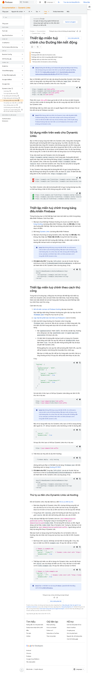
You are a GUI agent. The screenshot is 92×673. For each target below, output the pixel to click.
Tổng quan (5, 11)
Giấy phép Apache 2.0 (67, 607)
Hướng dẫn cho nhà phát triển (34, 624)
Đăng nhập (86, 2)
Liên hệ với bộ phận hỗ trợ (74, 624)
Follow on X (50, 630)
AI (29, 11)
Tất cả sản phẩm (30, 662)
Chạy (45, 11)
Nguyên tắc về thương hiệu (74, 636)
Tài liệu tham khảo (58, 11)
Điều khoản (29, 669)
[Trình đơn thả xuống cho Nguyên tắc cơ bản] (25, 11)
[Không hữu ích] (80, 31)
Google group (71, 630)
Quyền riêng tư (38, 669)
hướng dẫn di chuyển (49, 72)
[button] (10, 31)
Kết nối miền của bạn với (47, 309)
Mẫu (68, 11)
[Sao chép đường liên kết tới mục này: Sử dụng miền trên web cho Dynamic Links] (38, 136)
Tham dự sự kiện (51, 636)
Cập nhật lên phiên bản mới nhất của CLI (50, 318)
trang (38, 224)
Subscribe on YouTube (53, 633)
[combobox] (28, 2)
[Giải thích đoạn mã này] (77, 87)
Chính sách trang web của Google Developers (52, 608)
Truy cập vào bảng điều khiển (72, 2)
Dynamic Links (24, 8)
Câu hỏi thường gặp (72, 639)
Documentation (8, 8)
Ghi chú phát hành (72, 633)
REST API (48, 588)
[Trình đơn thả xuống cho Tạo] (40, 11)
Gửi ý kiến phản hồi (73, 38)
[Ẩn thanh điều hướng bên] (21, 670)
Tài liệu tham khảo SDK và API (34, 627)
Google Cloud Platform (32, 659)
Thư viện (28, 633)
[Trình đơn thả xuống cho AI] (32, 11)
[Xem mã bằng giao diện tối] (80, 87)
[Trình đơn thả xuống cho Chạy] (49, 11)
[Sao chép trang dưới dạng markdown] (37, 46)
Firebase (32, 31)
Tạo (37, 11)
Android (28, 650)
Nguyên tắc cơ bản (17, 11)
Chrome (28, 653)
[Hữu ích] (77, 31)
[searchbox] (12, 17)
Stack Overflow (71, 627)
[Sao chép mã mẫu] (80, 269)
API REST (55, 467)
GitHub (28, 636)
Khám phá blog (51, 624)
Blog (59, 2)
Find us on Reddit (51, 627)
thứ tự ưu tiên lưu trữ (66, 502)
